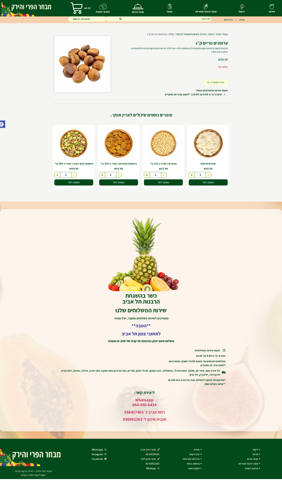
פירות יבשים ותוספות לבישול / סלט (187, 34)
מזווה (211, 34)
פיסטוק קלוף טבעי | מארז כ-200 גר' (74, 163)
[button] (2, 124)
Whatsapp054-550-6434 (144, 402)
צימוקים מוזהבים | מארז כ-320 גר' (118, 163)
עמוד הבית (222, 34)
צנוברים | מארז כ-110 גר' (163, 163)
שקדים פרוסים (208, 163)
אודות (242, 19)
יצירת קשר (228, 19)
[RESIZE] (82, 64)
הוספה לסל (208, 182)
